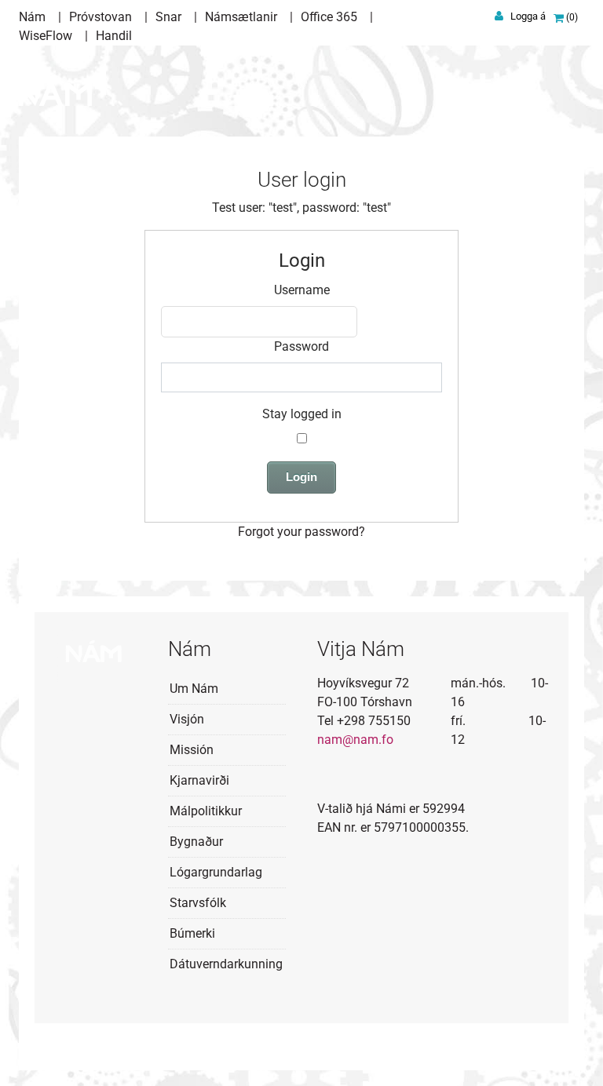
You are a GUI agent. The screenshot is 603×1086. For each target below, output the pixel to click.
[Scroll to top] (568, 1051)
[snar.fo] (55, 85)
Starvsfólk (198, 902)
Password (301, 346)
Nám (32, 16)
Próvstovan (100, 16)
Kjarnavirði (199, 780)
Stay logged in (302, 413)
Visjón (187, 719)
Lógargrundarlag (216, 872)
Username (302, 289)
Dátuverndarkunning (226, 964)
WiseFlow (45, 35)
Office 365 (329, 16)
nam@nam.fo (355, 739)
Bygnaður (196, 841)
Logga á (528, 16)
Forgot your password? (301, 531)
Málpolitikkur (206, 811)
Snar (168, 16)
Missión (192, 749)
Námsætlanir (241, 16)
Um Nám (194, 688)
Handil (114, 35)
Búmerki (192, 933)
